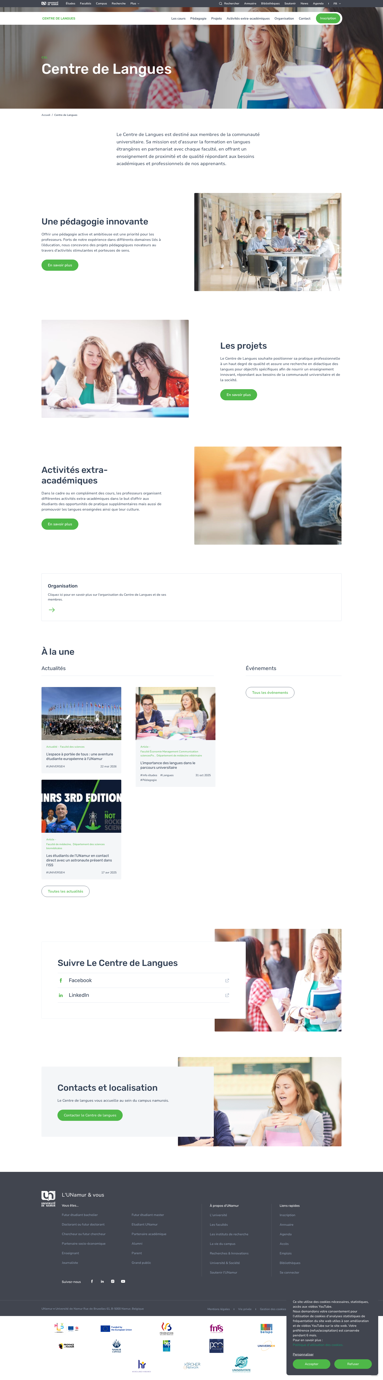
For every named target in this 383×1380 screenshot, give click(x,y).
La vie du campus (222, 1244)
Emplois (286, 1253)
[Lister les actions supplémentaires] (338, 4)
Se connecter (289, 1272)
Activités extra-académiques (248, 18)
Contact (304, 18)
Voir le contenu (81, 730)
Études (70, 3)
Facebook (80, 980)
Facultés (85, 3)
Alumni (137, 1243)
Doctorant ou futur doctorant (83, 1224)
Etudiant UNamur (145, 1224)
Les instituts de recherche (229, 1234)
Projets (216, 18)
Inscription (328, 18)
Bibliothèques (270, 3)
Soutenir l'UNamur (223, 1272)
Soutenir (290, 3)
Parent (137, 1253)
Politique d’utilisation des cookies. (318, 1345)
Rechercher (231, 3)
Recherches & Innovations (229, 1253)
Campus (101, 3)
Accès (284, 1244)
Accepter (311, 1364)
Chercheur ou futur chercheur (84, 1234)
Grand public (141, 1263)
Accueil (45, 115)
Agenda (318, 3)
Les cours (178, 18)
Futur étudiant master (148, 1215)
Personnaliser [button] (303, 1354)
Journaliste (70, 1263)
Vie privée (245, 1309)
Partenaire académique (149, 1234)
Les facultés (219, 1225)
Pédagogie (198, 18)
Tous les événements (270, 692)
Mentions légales (218, 1309)
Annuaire (250, 3)
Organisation (284, 18)
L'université (218, 1215)
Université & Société (225, 1263)
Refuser (353, 1364)
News (304, 3)
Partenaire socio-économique (84, 1243)
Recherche (119, 3)
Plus (133, 3)
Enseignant (70, 1253)
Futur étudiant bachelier (80, 1215)
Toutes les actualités (65, 891)
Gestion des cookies (273, 1309)
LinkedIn (79, 995)
